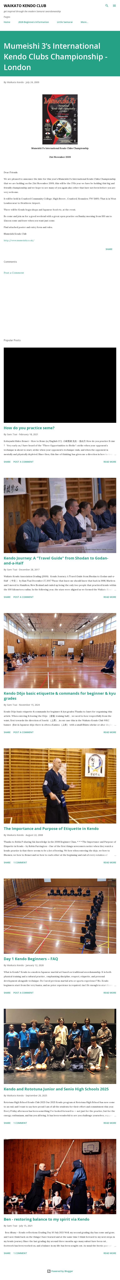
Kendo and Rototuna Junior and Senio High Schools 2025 (56, 1088)
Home (7, 22)
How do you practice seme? (29, 427)
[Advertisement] (60, 306)
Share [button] (109, 249)
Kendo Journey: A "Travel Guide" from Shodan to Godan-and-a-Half (56, 560)
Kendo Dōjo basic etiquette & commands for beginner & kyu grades (60, 696)
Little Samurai (65, 22)
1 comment (20, 862)
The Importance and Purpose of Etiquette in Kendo (51, 828)
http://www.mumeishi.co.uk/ (19, 240)
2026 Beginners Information (33, 22)
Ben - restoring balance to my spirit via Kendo (46, 1219)
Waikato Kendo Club (25, 5)
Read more (110, 461)
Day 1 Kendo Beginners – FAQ (31, 958)
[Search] (107, 6)
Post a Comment (14, 272)
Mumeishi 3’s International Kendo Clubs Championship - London (56, 56)
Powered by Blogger (62, 1271)
